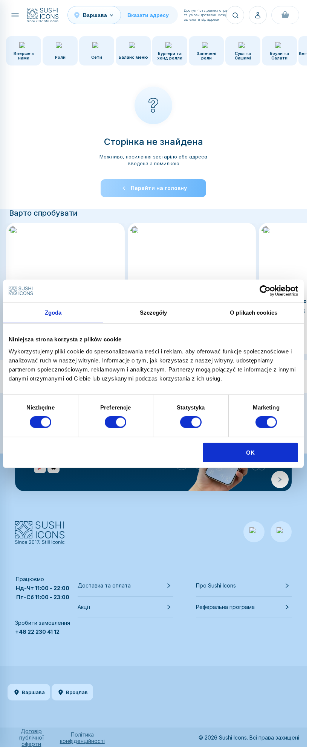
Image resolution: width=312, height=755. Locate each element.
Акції (84, 607)
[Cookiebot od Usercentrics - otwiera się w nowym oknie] (265, 291)
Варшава (33, 692)
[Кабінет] (258, 15)
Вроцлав (77, 692)
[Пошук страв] (235, 15)
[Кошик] (285, 15)
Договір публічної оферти (31, 737)
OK (250, 452)
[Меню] (15, 15)
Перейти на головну (159, 188)
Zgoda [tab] (53, 312)
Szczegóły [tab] (153, 312)
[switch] (115, 422)
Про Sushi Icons (216, 585)
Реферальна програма (225, 607)
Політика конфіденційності (82, 737)
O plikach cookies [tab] (253, 312)
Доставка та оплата (104, 585)
